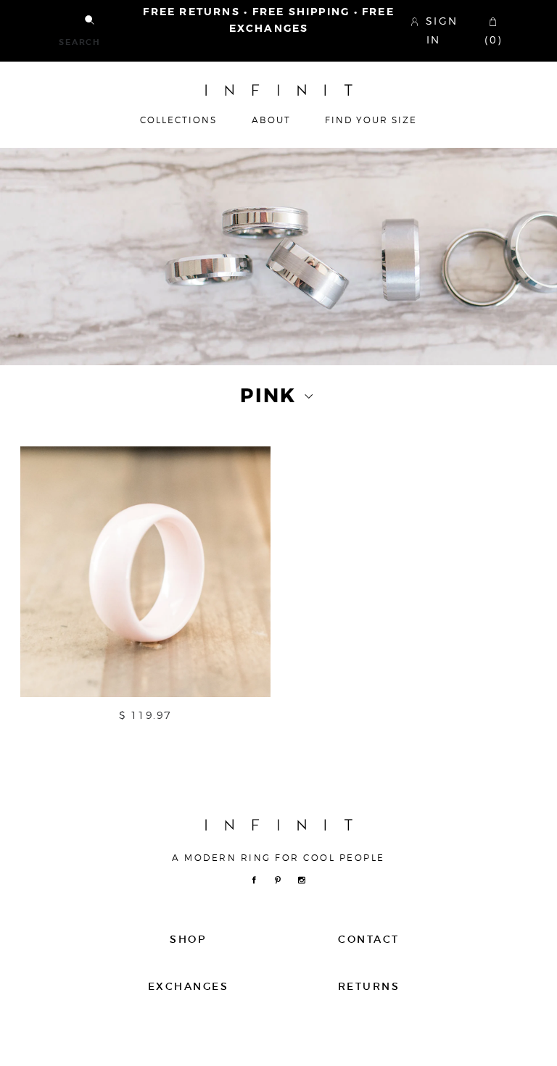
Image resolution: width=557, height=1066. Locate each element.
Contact (368, 939)
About (271, 120)
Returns (369, 986)
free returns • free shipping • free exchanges (269, 20)
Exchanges (188, 986)
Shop (188, 939)
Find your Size (371, 120)
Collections (178, 120)
